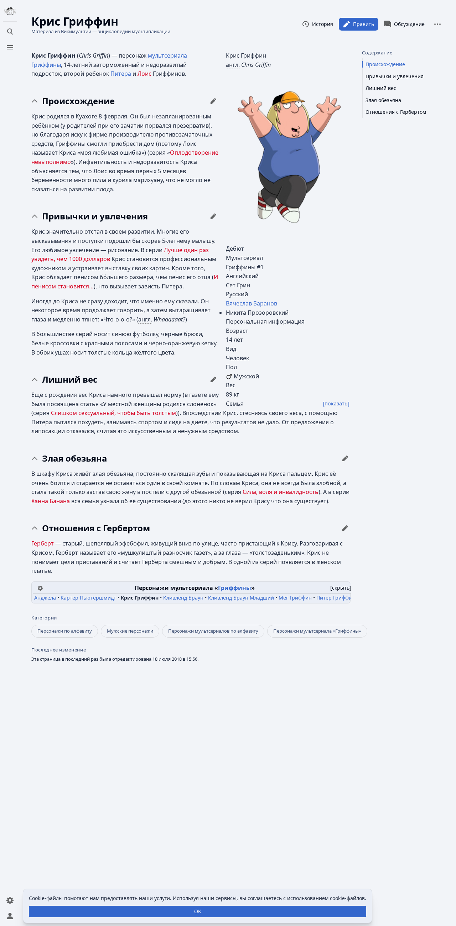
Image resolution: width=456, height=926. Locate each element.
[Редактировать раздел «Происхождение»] (213, 101)
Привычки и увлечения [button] (95, 216)
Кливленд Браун (183, 597)
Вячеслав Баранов (251, 303)
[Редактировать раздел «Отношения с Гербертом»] (345, 528)
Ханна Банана (50, 501)
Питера (120, 74)
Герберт (42, 543)
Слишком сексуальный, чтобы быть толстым (113, 413)
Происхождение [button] (78, 101)
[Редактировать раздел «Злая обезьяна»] (345, 458)
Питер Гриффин (335, 597)
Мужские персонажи (130, 631)
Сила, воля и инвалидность (280, 492)
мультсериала (167, 55)
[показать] (336, 403)
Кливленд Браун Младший (241, 597)
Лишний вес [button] (69, 379)
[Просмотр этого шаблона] (40, 587)
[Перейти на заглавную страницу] (10, 11)
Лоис (144, 74)
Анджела (45, 597)
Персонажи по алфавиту (64, 631)
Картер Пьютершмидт (88, 597)
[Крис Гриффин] (288, 156)
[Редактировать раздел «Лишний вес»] (213, 379)
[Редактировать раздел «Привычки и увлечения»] (213, 216)
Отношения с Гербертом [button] (96, 528)
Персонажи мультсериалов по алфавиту (213, 631)
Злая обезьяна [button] (74, 458)
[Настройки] (10, 900)
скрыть (340, 587)
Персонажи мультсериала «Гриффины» (317, 631)
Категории (44, 618)
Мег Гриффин (295, 597)
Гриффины (46, 65)
